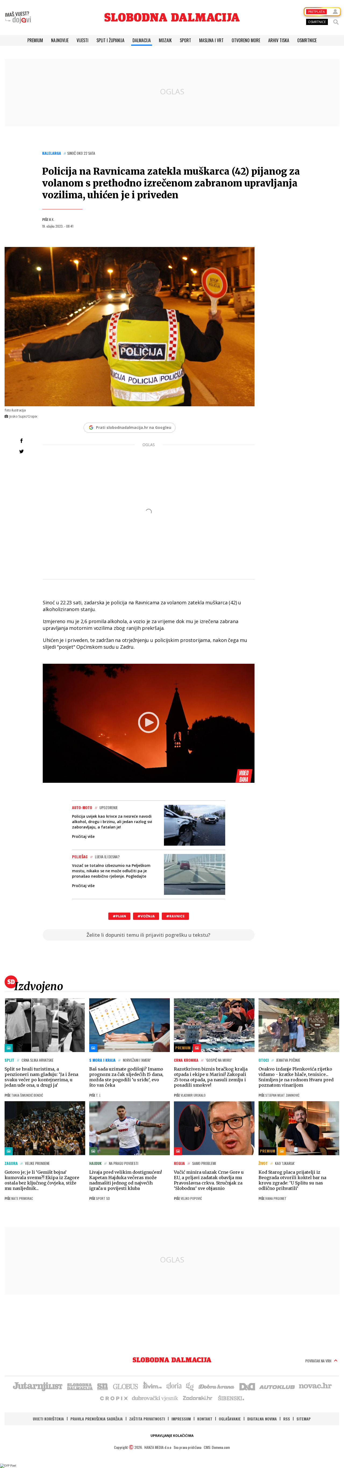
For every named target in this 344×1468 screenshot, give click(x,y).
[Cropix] (113, 1397)
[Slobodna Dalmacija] (172, 17)
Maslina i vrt (211, 40)
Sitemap (303, 1419)
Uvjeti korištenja (48, 1419)
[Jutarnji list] (37, 1386)
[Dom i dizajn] (247, 1386)
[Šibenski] (231, 1397)
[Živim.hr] (152, 1386)
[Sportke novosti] (102, 1386)
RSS (286, 1419)
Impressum (181, 1419)
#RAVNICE (175, 916)
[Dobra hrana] (216, 1386)
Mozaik (165, 40)
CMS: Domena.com (217, 1447)
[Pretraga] (336, 22)
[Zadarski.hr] (197, 1397)
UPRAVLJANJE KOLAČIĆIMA (172, 1435)
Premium (35, 40)
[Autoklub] (277, 1386)
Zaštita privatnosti (147, 1419)
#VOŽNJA (146, 916)
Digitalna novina (262, 1419)
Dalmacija (141, 40)
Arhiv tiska (278, 40)
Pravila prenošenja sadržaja (96, 1419)
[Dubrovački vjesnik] (155, 1397)
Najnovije (60, 40)
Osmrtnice (307, 40)
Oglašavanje (230, 1419)
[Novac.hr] (315, 1386)
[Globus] (125, 1386)
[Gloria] (174, 1386)
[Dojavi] (18, 17)
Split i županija (110, 40)
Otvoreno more (246, 40)
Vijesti (82, 40)
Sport (185, 40)
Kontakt (204, 1419)
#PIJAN (119, 916)
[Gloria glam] (190, 1386)
